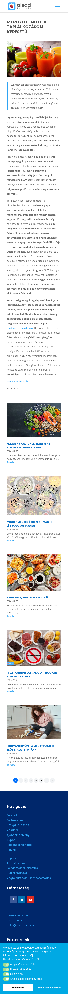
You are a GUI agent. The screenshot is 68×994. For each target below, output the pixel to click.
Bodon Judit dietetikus (18, 381)
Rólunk (11, 850)
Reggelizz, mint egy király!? (27, 597)
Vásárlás (13, 830)
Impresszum (15, 858)
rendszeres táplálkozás (20, 328)
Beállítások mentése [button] (49, 987)
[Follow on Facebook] (13, 899)
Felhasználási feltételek (22, 868)
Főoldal (12, 815)
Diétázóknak (15, 820)
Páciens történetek (19, 845)
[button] (6, 965)
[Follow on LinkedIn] (21, 899)
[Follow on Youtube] (30, 899)
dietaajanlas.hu (17, 915)
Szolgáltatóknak (18, 825)
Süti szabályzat (17, 873)
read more (34, 463)
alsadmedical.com (19, 920)
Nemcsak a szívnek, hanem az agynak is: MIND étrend (28, 445)
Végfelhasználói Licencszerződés (29, 878)
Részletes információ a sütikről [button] (21, 959)
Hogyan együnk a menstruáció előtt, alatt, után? (30, 748)
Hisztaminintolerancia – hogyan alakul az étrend (32, 674)
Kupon (11, 840)
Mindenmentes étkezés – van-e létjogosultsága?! (29, 524)
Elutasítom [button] (18, 987)
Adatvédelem (16, 863)
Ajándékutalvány (18, 835)
